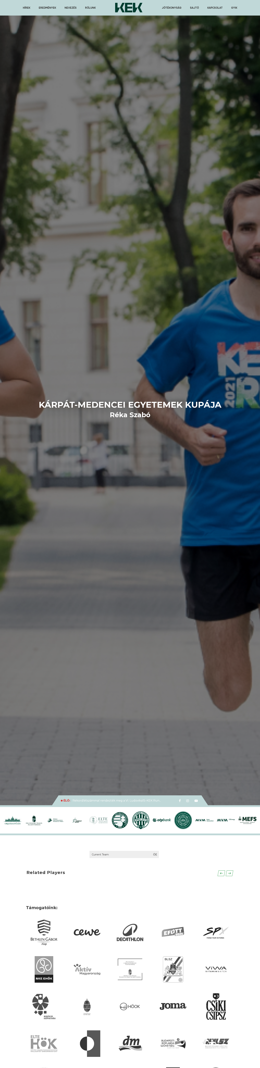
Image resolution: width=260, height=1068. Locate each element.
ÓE (155, 854)
